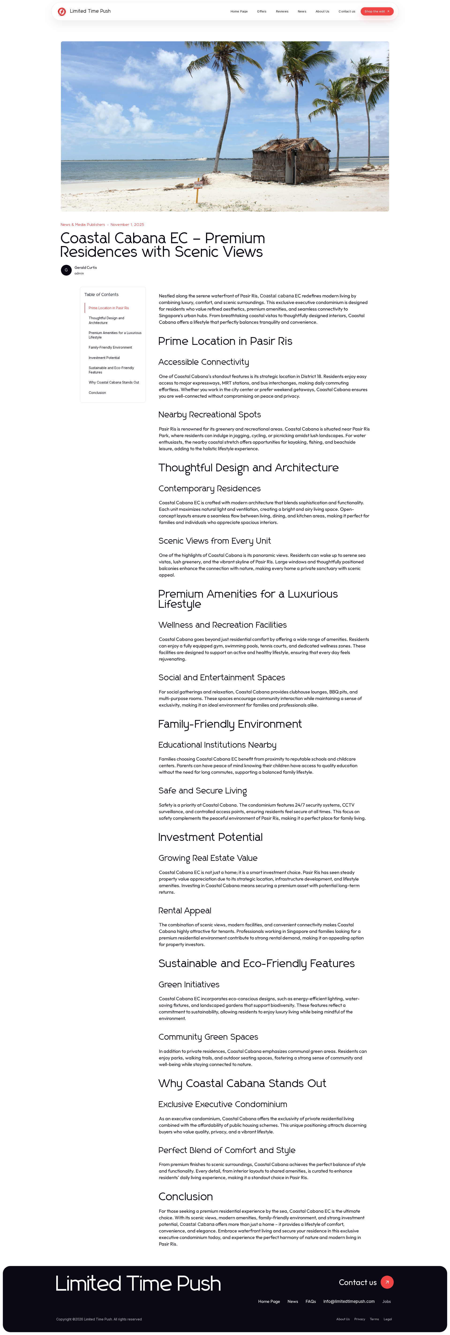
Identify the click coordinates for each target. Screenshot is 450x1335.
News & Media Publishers (83, 225)
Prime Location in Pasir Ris (109, 308)
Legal (388, 1319)
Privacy (359, 1319)
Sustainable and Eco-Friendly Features (111, 370)
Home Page (269, 1301)
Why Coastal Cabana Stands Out (114, 382)
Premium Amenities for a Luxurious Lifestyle (115, 335)
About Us (343, 1319)
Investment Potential (104, 358)
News (293, 1301)
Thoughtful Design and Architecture (106, 320)
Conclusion (97, 393)
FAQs (311, 1301)
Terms (374, 1319)
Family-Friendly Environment (110, 347)
